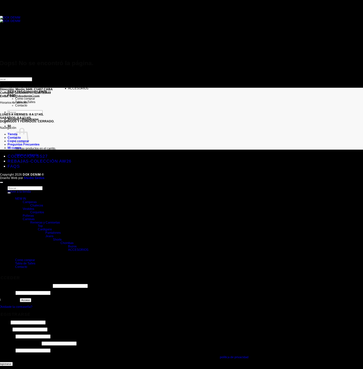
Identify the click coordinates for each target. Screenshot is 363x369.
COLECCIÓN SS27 (21, 33)
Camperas (30, 40)
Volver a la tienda (19, 191)
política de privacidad (234, 357)
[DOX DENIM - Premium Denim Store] (10, 19)
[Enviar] (9, 192)
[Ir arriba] (1, 182)
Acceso (25, 300)
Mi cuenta (14, 147)
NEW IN (20, 198)
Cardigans (45, 68)
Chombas (67, 81)
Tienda (12, 134)
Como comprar (25, 98)
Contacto (21, 105)
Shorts (57, 78)
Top (40, 225)
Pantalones (53, 232)
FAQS (12, 256)
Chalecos (36, 44)
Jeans (49, 74)
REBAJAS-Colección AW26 (39, 161)
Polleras (28, 54)
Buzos (72, 85)
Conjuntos (37, 50)
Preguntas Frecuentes (24, 144)
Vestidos (28, 47)
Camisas (29, 57)
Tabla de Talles (25, 263)
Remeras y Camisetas (45, 222)
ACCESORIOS (78, 88)
